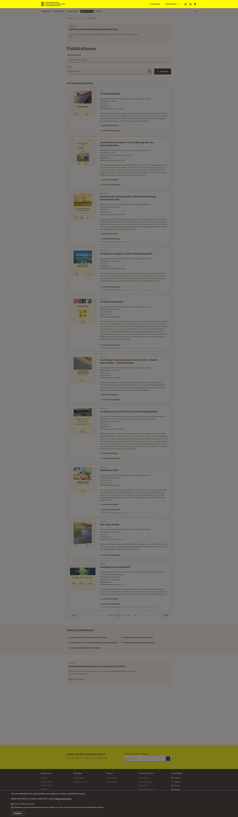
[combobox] (172, 4)
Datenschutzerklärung (63, 799)
